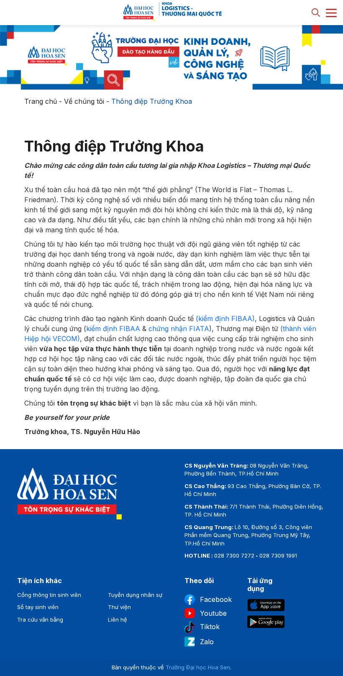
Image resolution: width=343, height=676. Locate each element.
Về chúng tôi (84, 101)
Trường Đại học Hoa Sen (198, 667)
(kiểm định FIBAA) (225, 318)
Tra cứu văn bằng (40, 619)
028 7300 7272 (234, 555)
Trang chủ (40, 101)
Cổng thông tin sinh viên (49, 594)
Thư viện (119, 607)
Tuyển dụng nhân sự (135, 594)
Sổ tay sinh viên (38, 607)
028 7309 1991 (278, 555)
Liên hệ (117, 619)
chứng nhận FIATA (178, 328)
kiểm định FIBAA (113, 328)
